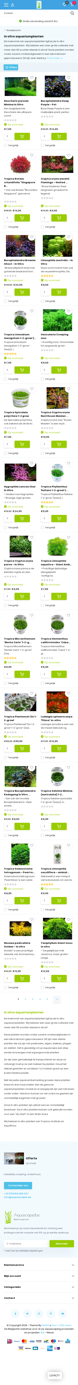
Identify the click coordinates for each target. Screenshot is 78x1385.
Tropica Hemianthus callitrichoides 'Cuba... (56, 640)
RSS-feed (65, 1325)
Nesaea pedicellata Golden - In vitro (17, 944)
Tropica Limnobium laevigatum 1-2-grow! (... (20, 336)
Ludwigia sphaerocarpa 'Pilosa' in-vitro (56, 718)
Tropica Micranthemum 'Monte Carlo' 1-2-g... (19, 640)
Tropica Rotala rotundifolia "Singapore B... (19, 182)
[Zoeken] (72, 13)
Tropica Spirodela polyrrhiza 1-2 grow (16, 414)
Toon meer (53, 58)
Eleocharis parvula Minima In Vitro (16, 102)
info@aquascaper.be (17, 1197)
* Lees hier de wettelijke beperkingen (23, 1250)
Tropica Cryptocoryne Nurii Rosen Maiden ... (55, 414)
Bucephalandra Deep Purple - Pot (55, 102)
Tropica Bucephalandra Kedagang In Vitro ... (20, 792)
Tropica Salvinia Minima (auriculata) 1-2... (56, 792)
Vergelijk (13, 145)
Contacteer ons (18, 1185)
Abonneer (62, 1243)
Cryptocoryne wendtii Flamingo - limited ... (55, 180)
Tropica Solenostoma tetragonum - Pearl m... (19, 870)
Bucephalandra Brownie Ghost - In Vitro (20, 262)
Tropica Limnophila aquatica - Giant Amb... (56, 562)
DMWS (45, 1325)
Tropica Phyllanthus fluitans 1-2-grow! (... (54, 488)
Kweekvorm (14, 30)
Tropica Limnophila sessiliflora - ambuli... (55, 870)
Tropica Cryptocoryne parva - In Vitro (18, 562)
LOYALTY (55, 1375)
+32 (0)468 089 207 (16, 1193)
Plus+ (54, 1325)
